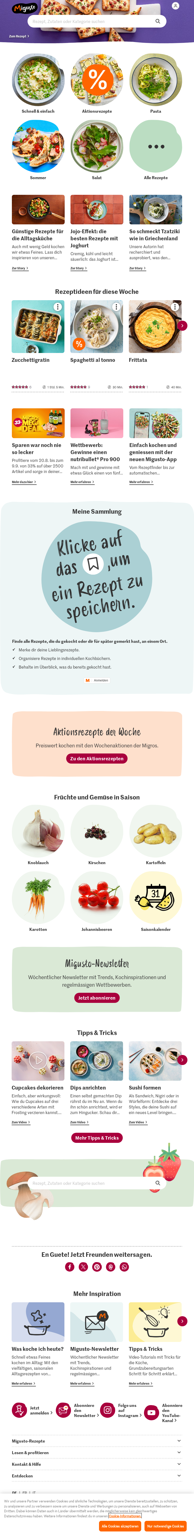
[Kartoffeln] (155, 835)
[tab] (97, 1441)
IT (34, 1492)
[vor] (182, 325)
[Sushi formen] (155, 1083)
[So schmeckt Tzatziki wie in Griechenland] (155, 233)
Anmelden (101, 680)
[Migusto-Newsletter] (96, 1344)
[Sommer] (38, 150)
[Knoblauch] (38, 835)
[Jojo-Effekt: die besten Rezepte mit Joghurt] (96, 233)
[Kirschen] (96, 835)
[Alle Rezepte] (155, 150)
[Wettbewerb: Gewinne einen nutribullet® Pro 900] (96, 446)
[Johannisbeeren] (96, 901)
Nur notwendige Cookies (165, 1526)
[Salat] (96, 150)
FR (24, 1492)
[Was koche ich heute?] (38, 1344)
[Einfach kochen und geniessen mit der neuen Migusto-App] (155, 446)
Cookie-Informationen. (125, 1516)
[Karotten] (38, 901)
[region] (97, 1514)
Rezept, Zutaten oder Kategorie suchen (97, 21)
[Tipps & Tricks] (155, 1344)
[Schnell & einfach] (38, 83)
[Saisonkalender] (155, 901)
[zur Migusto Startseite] (25, 5)
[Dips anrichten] (96, 1083)
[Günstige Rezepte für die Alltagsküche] (38, 233)
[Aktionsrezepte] (96, 83)
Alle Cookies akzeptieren (120, 1526)
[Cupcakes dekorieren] (38, 1083)
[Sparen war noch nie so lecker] (38, 446)
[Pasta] (155, 83)
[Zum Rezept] (38, 346)
